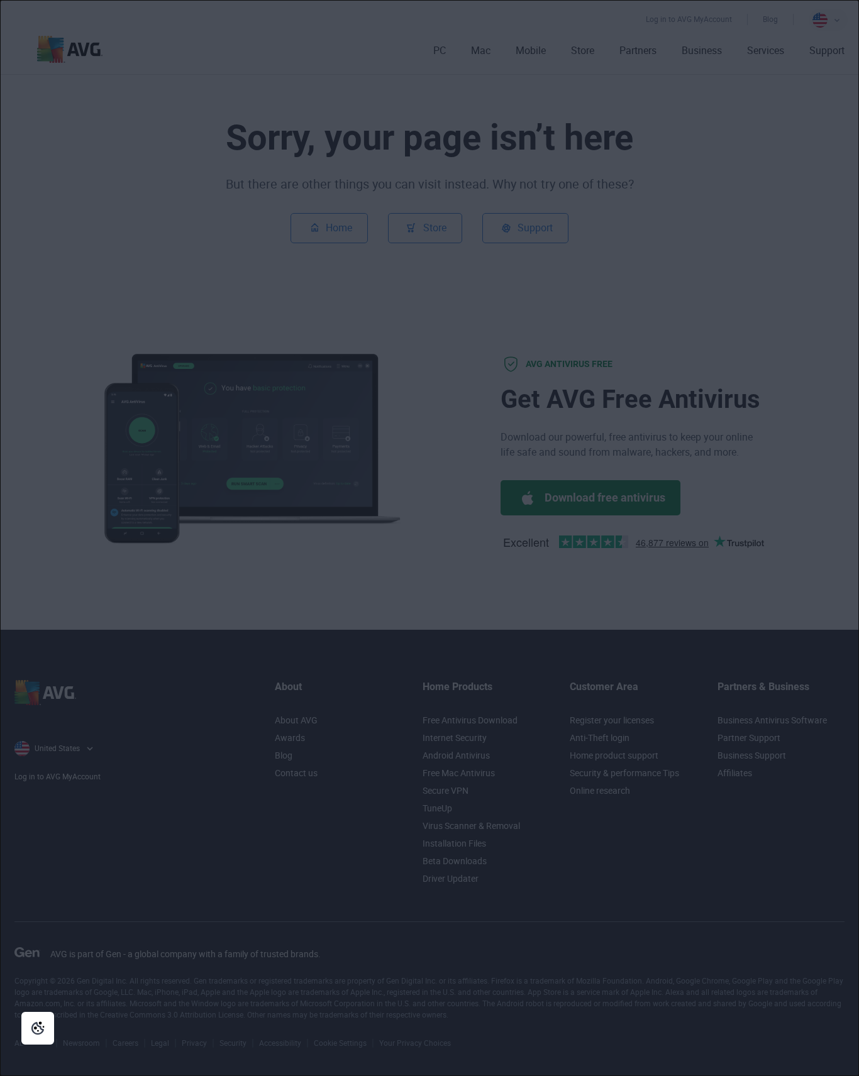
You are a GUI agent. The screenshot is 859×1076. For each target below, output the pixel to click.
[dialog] (429, 538)
